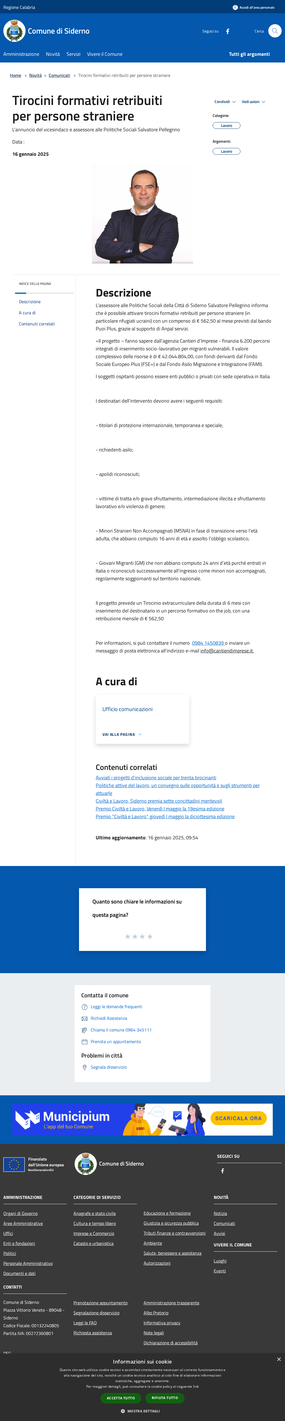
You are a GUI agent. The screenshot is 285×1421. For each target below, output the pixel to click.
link (196, 1386)
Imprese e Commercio (93, 1233)
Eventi (220, 1270)
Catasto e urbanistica (93, 1243)
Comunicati (59, 75)
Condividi (223, 102)
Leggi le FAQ (85, 1322)
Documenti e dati (19, 1273)
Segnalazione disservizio (96, 1312)
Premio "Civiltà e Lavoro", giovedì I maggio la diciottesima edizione (165, 816)
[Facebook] (225, 30)
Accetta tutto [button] (121, 1398)
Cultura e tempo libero (94, 1223)
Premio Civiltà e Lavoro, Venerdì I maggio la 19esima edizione (160, 808)
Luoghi (220, 1260)
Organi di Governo (20, 1213)
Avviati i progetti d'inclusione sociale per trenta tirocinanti (156, 777)
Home (15, 75)
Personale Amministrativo (28, 1263)
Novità (35, 75)
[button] (142, 1411)
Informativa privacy (162, 1322)
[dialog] (142, 1387)
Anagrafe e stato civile (94, 1213)
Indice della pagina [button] (35, 283)
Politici (9, 1253)
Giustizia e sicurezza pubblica (171, 1223)
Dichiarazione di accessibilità (171, 1342)
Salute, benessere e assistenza (173, 1253)
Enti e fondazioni (19, 1243)
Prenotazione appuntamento (100, 1302)
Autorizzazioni (157, 1263)
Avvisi (219, 1233)
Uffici (8, 1233)
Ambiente (153, 1243)
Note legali (154, 1332)
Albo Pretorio (156, 1312)
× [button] (279, 1359)
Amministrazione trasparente (171, 1302)
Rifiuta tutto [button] (165, 1397)
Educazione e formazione (167, 1213)
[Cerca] (275, 30)
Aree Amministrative (23, 1223)
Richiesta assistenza (92, 1332)
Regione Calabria (19, 7)
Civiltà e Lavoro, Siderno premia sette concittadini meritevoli (159, 801)
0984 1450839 (208, 643)
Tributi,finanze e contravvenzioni (175, 1233)
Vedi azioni (251, 102)
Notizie (220, 1213)
